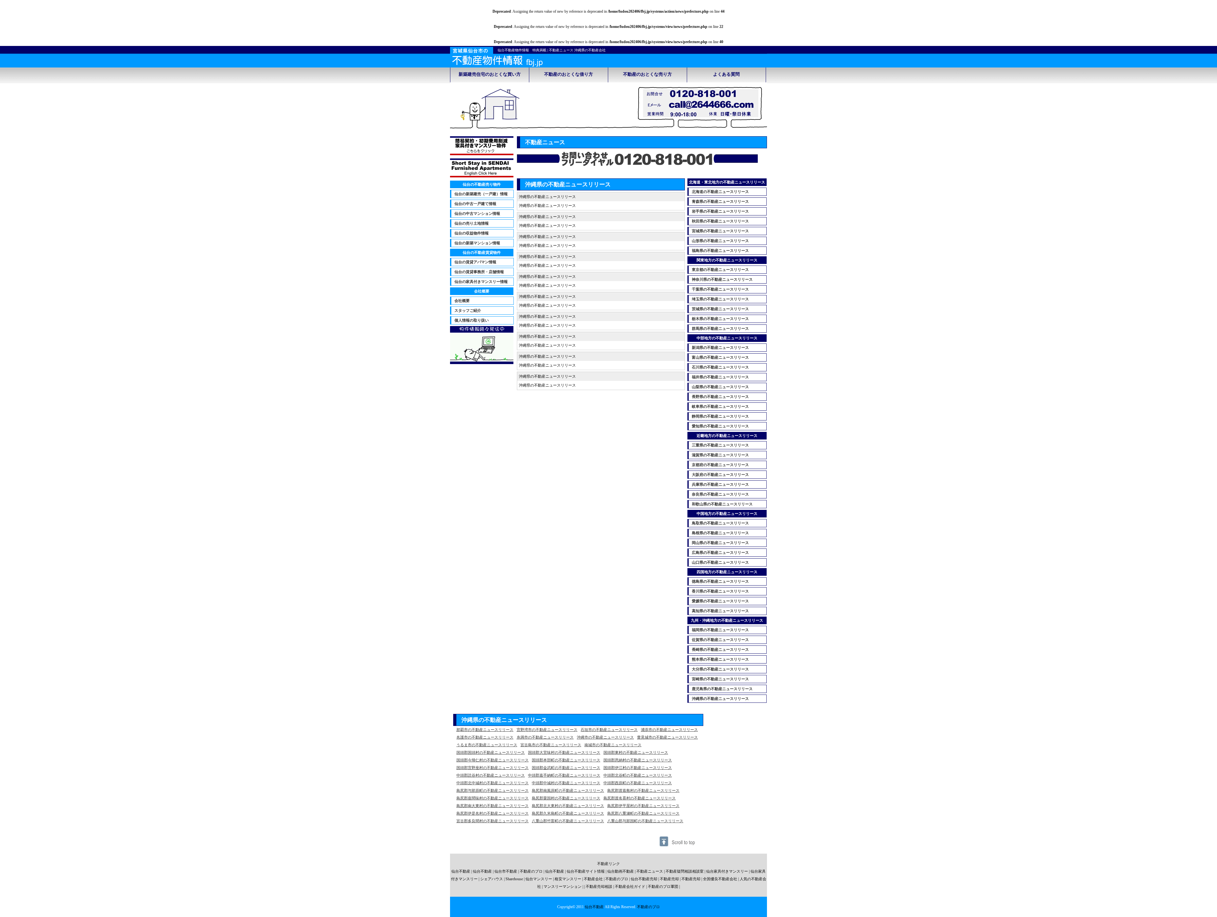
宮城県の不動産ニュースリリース (720, 231)
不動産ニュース (649, 871)
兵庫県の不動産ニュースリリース (720, 484)
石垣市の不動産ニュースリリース (609, 730)
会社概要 (462, 300)
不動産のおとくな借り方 (568, 74)
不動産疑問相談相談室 (685, 871)
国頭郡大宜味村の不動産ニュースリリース (564, 752)
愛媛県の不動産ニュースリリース (720, 601)
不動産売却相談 (599, 886)
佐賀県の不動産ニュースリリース (720, 640)
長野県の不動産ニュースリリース (720, 396)
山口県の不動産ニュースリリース (720, 562)
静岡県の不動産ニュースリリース (720, 416)
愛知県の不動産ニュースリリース (720, 426)
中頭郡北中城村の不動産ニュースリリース (492, 783)
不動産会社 (593, 879)
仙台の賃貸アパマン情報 (475, 262)
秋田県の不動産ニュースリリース (720, 221)
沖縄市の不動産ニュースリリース (605, 737)
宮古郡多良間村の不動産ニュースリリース (492, 821)
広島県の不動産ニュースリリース (720, 552)
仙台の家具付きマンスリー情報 (481, 281)
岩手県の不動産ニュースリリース (720, 211)
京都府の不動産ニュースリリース (720, 465)
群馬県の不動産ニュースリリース (720, 328)
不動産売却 (669, 879)
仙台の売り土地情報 (471, 223)
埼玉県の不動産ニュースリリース (720, 299)
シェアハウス (491, 879)
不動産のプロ (531, 871)
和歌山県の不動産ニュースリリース (722, 504)
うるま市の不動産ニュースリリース (486, 745)
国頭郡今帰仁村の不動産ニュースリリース (492, 760)
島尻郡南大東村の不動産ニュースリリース (492, 806)
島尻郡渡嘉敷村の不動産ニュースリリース (643, 790)
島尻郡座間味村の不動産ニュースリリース (492, 798)
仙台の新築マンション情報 (477, 243)
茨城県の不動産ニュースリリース (720, 309)
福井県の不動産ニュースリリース (720, 377)
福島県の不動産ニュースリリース (720, 250)
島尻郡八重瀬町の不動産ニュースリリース (643, 813)
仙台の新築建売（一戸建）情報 (481, 194)
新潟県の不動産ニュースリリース (720, 347)
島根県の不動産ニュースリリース (720, 533)
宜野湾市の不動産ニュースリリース (547, 730)
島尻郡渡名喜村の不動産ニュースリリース (639, 798)
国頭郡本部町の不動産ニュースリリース (566, 760)
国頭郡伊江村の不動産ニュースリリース (637, 768)
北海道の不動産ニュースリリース (720, 191)
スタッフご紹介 (467, 310)
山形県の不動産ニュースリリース (720, 241)
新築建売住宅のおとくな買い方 (490, 74)
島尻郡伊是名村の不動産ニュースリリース (492, 813)
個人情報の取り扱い (471, 320)
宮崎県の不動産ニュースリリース (720, 679)
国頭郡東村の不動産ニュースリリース (635, 752)
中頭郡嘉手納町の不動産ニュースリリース (564, 775)
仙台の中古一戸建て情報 (475, 204)
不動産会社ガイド (630, 886)
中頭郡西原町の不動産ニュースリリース (637, 783)
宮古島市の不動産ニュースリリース (550, 745)
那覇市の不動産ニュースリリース (484, 730)
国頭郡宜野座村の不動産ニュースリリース (492, 768)
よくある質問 (726, 74)
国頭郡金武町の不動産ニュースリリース (566, 768)
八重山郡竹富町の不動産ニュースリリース (568, 821)
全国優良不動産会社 (720, 879)
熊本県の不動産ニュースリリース (720, 659)
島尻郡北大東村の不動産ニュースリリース (568, 806)
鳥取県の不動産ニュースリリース (720, 523)
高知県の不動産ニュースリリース (720, 611)
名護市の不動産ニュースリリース (484, 737)
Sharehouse (514, 879)
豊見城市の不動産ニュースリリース (667, 737)
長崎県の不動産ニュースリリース (720, 649)
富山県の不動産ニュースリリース (720, 357)
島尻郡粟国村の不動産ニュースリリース (566, 798)
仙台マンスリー (538, 879)
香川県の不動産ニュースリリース (720, 591)
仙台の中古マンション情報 (477, 213)
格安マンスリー (568, 879)
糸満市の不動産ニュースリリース (545, 737)
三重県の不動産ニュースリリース (720, 445)
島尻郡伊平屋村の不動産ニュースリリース (643, 806)
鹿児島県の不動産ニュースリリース (722, 689)
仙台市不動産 (505, 871)
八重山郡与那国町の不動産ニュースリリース (645, 821)
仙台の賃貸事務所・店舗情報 (479, 272)
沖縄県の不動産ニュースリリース (720, 698)
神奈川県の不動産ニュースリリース (722, 279)
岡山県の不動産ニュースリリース (720, 543)
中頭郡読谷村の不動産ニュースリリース (490, 775)
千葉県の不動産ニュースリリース (720, 289)
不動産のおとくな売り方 (647, 74)
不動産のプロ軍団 (663, 886)
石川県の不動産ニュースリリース (720, 367)
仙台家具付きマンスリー (727, 871)
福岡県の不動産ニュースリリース (720, 630)
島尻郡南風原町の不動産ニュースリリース (568, 790)
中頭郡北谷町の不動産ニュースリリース (637, 775)
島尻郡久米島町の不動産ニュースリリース (568, 813)
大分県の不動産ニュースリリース (720, 669)
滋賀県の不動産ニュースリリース (720, 455)
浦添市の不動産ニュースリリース (669, 730)
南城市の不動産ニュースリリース (612, 745)
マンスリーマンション (563, 886)
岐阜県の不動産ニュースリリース (720, 406)
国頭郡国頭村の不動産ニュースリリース (490, 752)
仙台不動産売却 (644, 879)
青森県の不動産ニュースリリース (720, 201)
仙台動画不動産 (620, 871)
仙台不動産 (460, 871)
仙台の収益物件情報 (471, 233)
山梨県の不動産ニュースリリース (720, 387)
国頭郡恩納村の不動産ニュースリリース (637, 760)
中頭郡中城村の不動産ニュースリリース (566, 783)
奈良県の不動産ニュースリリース (720, 494)
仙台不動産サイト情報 (586, 871)
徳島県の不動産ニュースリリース (720, 581)
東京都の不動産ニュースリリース (720, 269)
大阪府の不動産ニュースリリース (720, 474)
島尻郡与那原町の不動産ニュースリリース (492, 790)
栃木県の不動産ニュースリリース (720, 319)
